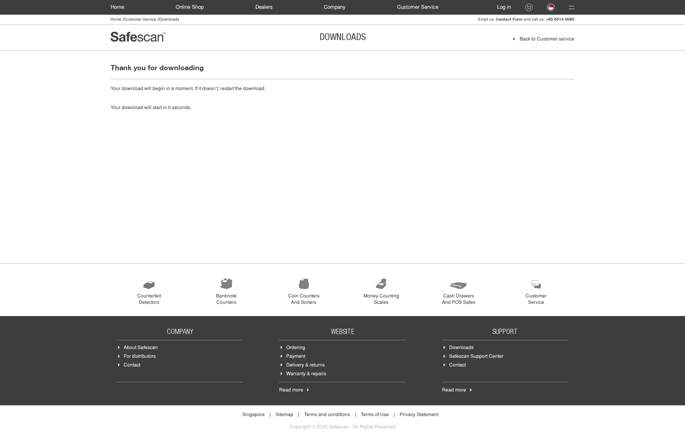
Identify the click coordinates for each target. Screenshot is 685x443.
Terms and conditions (327, 414)
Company (335, 7)
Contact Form (509, 19)
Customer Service (417, 7)
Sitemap (284, 414)
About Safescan (141, 347)
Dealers (264, 7)
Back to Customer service (547, 39)
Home (117, 7)
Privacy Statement (419, 414)
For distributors (140, 356)
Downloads (461, 347)
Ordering (295, 347)
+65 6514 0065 (560, 19)
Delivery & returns (305, 365)
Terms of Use (375, 414)
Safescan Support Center (476, 356)
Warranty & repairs (306, 374)
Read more (291, 390)
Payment (295, 356)
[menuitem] (121, 7)
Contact (132, 365)
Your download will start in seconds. (151, 107)
